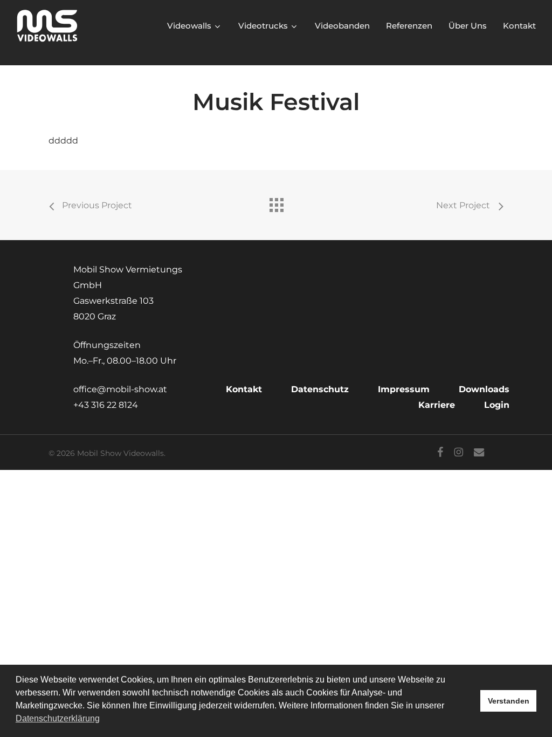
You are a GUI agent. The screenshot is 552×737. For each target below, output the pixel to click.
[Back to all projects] (276, 202)
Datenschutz (320, 389)
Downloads (484, 389)
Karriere (436, 405)
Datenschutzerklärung (58, 718)
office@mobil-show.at (120, 389)
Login (496, 405)
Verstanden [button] (508, 701)
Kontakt (244, 389)
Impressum (404, 389)
